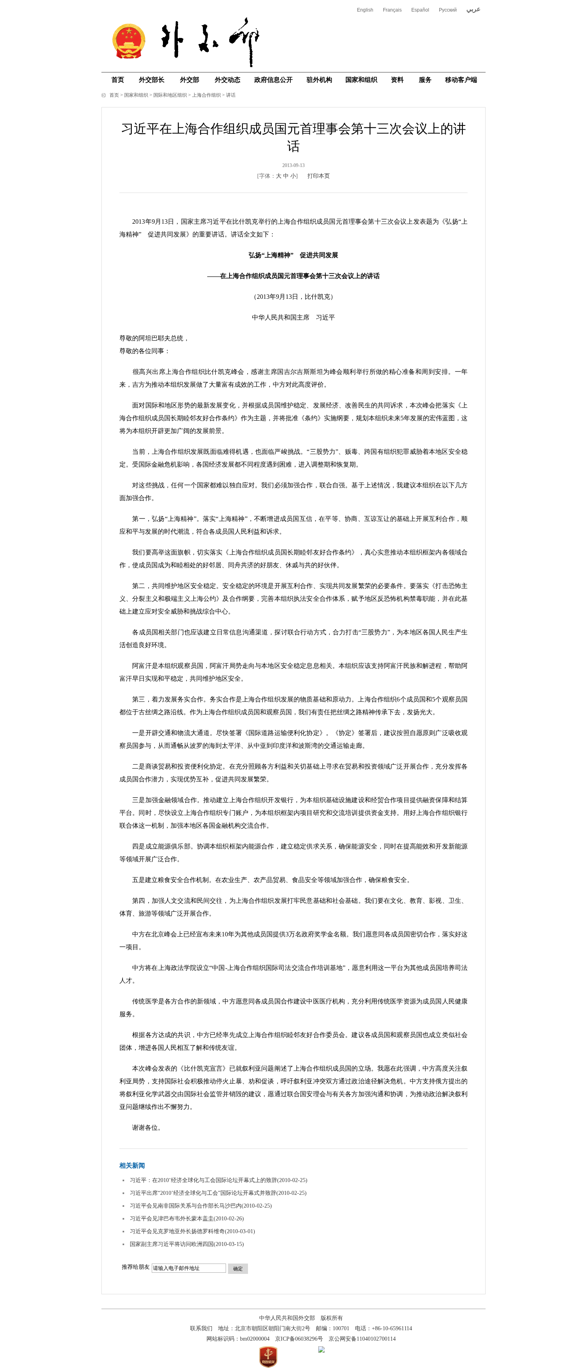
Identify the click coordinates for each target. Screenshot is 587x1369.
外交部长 (152, 79)
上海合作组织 (206, 95)
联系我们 (201, 1328)
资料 (397, 79)
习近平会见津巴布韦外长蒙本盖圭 (172, 1219)
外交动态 (227, 79)
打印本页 (318, 176)
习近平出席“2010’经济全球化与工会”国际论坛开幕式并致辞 (203, 1193)
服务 (425, 79)
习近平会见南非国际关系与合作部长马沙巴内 (186, 1206)
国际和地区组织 (170, 95)
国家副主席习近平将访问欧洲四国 (172, 1244)
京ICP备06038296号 (299, 1339)
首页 (117, 79)
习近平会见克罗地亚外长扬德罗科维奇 (177, 1231)
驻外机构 (319, 79)
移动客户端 (461, 79)
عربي (473, 9)
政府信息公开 (273, 79)
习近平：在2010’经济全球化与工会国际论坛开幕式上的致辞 (203, 1180)
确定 (238, 1269)
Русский (448, 10)
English (365, 10)
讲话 (231, 95)
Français (392, 10)
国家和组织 (361, 79)
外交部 (189, 79)
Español (420, 10)
